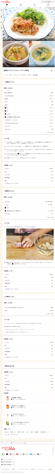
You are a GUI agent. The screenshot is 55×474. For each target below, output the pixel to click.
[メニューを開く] (53, 2)
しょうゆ (8, 114)
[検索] (42, 2)
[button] (46, 1)
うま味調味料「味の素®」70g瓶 (13, 117)
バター (8, 207)
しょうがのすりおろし (9, 95)
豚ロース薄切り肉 (8, 92)
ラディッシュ (7, 129)
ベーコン (6, 204)
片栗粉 (6, 98)
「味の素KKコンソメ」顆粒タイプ (14, 210)
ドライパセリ (7, 213)
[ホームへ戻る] (5, 1)
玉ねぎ (6, 104)
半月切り (18, 226)
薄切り (47, 142)
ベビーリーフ (7, 126)
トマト (6, 101)
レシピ (6, 442)
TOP (2, 442)
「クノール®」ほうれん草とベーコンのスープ (14, 307)
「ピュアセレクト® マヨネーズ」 (11, 123)
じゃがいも (7, 201)
